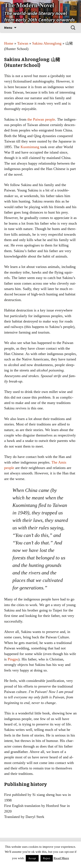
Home (8, 43)
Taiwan (22, 43)
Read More (61, 858)
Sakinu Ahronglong (46, 43)
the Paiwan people (41, 119)
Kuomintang (30, 147)
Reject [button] (46, 858)
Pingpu (13, 659)
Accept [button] (32, 858)
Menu (8, 27)
